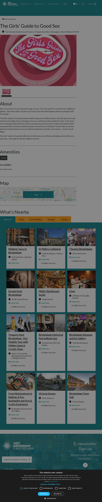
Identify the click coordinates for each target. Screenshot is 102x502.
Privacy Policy (54, 481)
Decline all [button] (58, 494)
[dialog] (51, 486)
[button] (51, 484)
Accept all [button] (44, 494)
